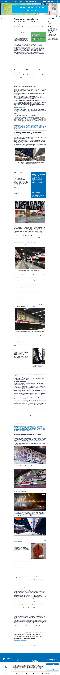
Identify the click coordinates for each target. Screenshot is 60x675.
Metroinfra (25, 1)
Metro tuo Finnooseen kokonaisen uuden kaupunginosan (28, 576)
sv (54, 1)
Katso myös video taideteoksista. (24, 441)
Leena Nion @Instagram (32, 467)
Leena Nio (19, 65)
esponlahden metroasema (22, 569)
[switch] (26, 673)
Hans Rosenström (26, 126)
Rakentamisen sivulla (17, 562)
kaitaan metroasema (21, 570)
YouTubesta (40, 45)
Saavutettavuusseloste (36, 657)
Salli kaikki (52, 664)
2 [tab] (56, 16)
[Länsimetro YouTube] (49, 1)
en (52, 1)
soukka (36, 127)
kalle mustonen (20, 429)
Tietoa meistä (30, 1)
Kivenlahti (15, 127)
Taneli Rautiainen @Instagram (23, 515)
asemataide (30, 64)
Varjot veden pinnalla (17, 128)
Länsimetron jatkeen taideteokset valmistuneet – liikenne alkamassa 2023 (28, 70)
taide (38, 127)
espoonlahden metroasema (18, 428)
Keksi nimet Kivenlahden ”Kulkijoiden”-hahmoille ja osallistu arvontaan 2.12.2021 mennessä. (38, 38)
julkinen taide (32, 126)
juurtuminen (36, 126)
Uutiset (16, 1)
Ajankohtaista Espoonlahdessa (22, 426)
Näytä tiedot (46, 673)
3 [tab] (57, 16)
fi (51, 1)
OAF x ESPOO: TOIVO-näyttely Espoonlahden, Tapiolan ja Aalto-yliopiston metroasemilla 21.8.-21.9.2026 (53, 30)
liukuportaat (15, 646)
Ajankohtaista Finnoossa (31, 426)
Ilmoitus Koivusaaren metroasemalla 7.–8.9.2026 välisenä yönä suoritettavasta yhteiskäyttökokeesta (52, 21)
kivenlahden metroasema (27, 429)
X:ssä (53, 662)
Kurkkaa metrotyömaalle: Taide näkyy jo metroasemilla (28, 434)
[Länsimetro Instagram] (47, 1)
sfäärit (34, 127)
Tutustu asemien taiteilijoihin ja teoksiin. (20, 107)
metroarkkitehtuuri (29, 127)
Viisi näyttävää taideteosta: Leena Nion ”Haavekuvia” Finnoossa (27, 22)
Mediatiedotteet (20, 125)
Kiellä (53, 669)
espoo (39, 64)
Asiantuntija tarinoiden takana (52, 25)
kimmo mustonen (43, 126)
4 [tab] (59, 16)
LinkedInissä (49, 662)
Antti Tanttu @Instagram (18, 491)
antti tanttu (31, 125)
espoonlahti (15, 126)
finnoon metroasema (25, 428)
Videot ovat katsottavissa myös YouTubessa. (30, 111)
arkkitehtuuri (26, 64)
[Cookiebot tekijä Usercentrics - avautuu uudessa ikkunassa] (6, 673)
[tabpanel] (30, 9)
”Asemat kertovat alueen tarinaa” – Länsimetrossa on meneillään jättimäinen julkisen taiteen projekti (27, 133)
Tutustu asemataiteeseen (30, 10)
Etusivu (12, 1)
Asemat (20, 1)
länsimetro (24, 127)
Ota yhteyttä (36, 1)
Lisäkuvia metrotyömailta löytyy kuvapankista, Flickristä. (23, 561)
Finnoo (42, 64)
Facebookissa (49, 660)
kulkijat (18, 127)
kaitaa (39, 126)
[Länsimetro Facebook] (45, 1)
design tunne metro (35, 64)
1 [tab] (55, 16)
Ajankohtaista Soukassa (26, 427)
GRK (37, 645)
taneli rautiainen (41, 127)
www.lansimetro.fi (26, 121)
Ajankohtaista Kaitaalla (38, 426)
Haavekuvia (15, 65)
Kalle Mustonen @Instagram (22, 549)
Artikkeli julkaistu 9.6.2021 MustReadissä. (20, 423)
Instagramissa (55, 660)
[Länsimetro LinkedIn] (44, 1)
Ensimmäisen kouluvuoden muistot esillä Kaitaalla (52, 35)
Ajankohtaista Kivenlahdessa (18, 427)
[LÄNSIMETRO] (4, 1)
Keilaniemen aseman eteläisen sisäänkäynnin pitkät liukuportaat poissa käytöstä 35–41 (53, 39)
